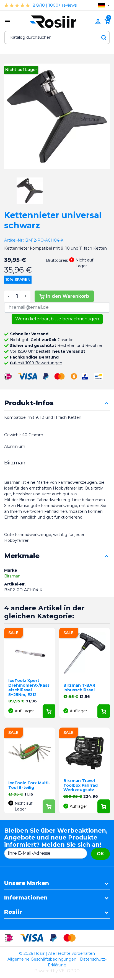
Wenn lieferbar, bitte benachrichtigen (57, 318)
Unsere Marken (26, 883)
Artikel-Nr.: (14, 240)
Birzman (12, 576)
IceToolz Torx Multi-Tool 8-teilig (29, 785)
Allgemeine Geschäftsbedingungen (41, 959)
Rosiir (13, 912)
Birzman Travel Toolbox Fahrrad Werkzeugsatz (80, 785)
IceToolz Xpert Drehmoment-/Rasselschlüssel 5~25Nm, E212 (29, 687)
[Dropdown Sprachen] (104, 5)
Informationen (26, 897)
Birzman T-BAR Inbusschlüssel (79, 687)
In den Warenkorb (67, 296)
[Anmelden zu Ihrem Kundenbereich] (97, 21)
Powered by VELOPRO (57, 970)
